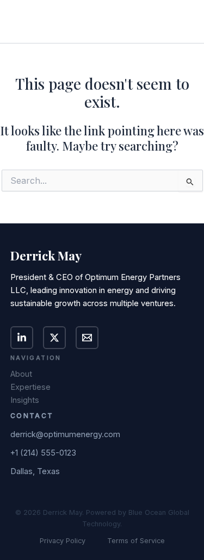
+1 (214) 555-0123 (43, 453)
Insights (24, 400)
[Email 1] (87, 337)
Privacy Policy (62, 541)
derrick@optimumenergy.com (65, 434)
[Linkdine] (21, 337)
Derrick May (57, 21)
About (21, 374)
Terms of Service (136, 541)
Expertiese (30, 387)
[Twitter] (54, 337)
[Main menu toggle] (180, 21)
